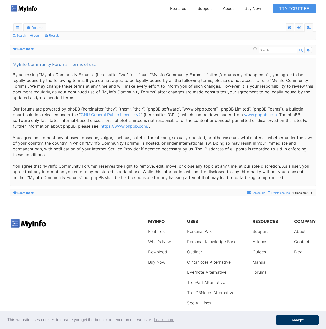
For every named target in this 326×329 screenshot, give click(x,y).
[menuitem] (290, 28)
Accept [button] (297, 320)
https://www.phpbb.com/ (125, 126)
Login (38, 35)
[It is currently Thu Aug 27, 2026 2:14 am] (255, 49)
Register (55, 35)
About (228, 8)
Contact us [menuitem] (258, 192)
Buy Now (252, 8)
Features (178, 8)
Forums (37, 27)
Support (204, 8)
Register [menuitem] (310, 28)
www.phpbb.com (260, 114)
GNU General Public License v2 (111, 114)
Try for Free (294, 9)
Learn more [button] (164, 320)
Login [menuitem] (300, 28)
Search (21, 35)
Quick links (19, 28)
